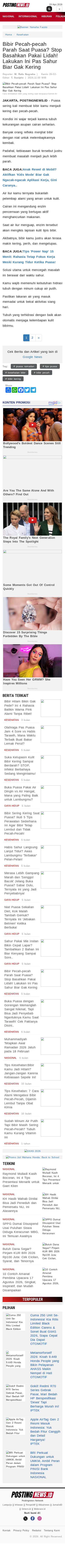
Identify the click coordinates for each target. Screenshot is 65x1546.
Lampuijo (7, 1505)
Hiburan (46, 16)
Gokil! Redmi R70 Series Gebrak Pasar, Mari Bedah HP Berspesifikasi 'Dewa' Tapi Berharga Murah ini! (44, 1396)
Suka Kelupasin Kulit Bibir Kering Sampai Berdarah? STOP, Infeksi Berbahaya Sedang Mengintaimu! (20, 765)
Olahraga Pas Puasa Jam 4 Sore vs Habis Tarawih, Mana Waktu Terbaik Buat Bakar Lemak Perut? (20, 735)
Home (8, 34)
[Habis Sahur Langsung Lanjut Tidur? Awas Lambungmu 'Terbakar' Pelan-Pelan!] (51, 854)
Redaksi (36, 1530)
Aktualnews (44, 1505)
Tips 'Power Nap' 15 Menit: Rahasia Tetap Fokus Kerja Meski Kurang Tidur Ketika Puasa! (29, 257)
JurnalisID (57, 1505)
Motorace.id (39, 1509)
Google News (32, 357)
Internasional (28, 16)
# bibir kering (13, 378)
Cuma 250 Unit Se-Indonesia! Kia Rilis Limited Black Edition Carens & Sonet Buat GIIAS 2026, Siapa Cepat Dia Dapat (44, 1327)
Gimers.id (26, 1509)
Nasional (9, 16)
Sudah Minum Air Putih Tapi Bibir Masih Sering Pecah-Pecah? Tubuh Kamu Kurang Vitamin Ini (21, 1129)
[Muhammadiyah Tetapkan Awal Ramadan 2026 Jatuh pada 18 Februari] (51, 1046)
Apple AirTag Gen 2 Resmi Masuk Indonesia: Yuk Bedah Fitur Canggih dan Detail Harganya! (45, 1429)
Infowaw (19, 1505)
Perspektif (31, 1505)
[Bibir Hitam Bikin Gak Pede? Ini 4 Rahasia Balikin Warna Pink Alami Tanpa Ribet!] (51, 708)
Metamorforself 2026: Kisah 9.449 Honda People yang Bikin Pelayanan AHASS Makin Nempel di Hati (44, 1363)
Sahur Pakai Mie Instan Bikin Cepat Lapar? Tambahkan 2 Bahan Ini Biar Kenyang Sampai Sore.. (21, 949)
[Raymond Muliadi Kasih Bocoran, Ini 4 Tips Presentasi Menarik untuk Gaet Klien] (52, 1176)
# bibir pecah (41, 372)
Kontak (6, 1530)
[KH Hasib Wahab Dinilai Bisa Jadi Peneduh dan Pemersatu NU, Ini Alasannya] (52, 1201)
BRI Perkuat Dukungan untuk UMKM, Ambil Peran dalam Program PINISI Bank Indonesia (45, 1463)
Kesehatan (23, 34)
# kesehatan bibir (15, 372)
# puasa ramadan (24, 366)
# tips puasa (50, 366)
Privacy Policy (21, 1530)
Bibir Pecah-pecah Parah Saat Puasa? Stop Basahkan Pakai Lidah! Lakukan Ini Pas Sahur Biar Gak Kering (21, 979)
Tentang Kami (52, 1530)
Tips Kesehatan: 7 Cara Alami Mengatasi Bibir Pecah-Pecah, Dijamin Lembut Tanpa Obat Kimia (21, 1099)
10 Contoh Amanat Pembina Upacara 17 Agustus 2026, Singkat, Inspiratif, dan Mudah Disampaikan (19, 1282)
